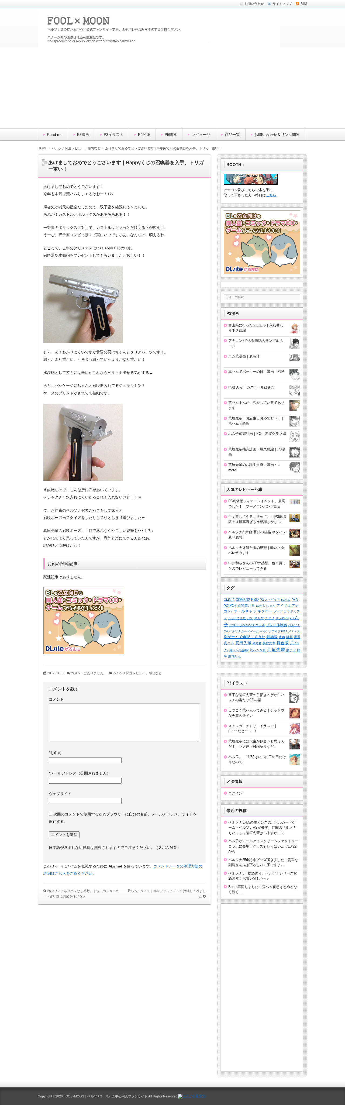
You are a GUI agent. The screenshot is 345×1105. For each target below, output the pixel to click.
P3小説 (286, 599)
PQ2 (232, 606)
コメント (56, 699)
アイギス (284, 606)
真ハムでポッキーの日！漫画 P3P (256, 372)
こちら (271, 195)
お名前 (55, 753)
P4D (295, 600)
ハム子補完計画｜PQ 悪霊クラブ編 (257, 434)
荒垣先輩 (276, 649)
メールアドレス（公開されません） (80, 773)
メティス (294, 631)
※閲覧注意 (246, 606)
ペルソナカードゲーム (244, 631)
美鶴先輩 (269, 643)
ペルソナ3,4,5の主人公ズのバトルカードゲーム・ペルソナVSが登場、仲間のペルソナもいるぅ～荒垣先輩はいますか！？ (262, 827)
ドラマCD (282, 618)
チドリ (269, 618)
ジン (250, 618)
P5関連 (171, 134)
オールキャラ (245, 611)
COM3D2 (243, 600)
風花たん (234, 656)
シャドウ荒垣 (237, 618)
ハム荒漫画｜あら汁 (244, 356)
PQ (226, 606)
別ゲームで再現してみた (244, 637)
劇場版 (272, 637)
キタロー (264, 611)
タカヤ (259, 618)
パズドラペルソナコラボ (247, 625)
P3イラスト (113, 134)
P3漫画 (83, 134)
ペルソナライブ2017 (273, 631)
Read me (55, 134)
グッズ (278, 611)
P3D (255, 599)
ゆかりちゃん (265, 606)
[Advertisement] (172, 88)
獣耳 (289, 637)
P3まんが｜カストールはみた (251, 387)
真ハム (229, 643)
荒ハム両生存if (239, 650)
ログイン (235, 793)
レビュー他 (200, 134)
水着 (282, 637)
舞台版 (283, 643)
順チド (291, 650)
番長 (297, 637)
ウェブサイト (60, 793)
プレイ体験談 (276, 625)
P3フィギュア (270, 600)
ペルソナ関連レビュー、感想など (137, 673)
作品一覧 (232, 134)
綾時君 (257, 643)
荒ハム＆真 (258, 650)
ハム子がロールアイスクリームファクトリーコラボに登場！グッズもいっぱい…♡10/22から (263, 846)
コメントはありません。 (88, 673)
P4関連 (144, 134)
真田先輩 (243, 643)
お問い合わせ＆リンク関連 (277, 134)
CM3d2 (229, 600)
